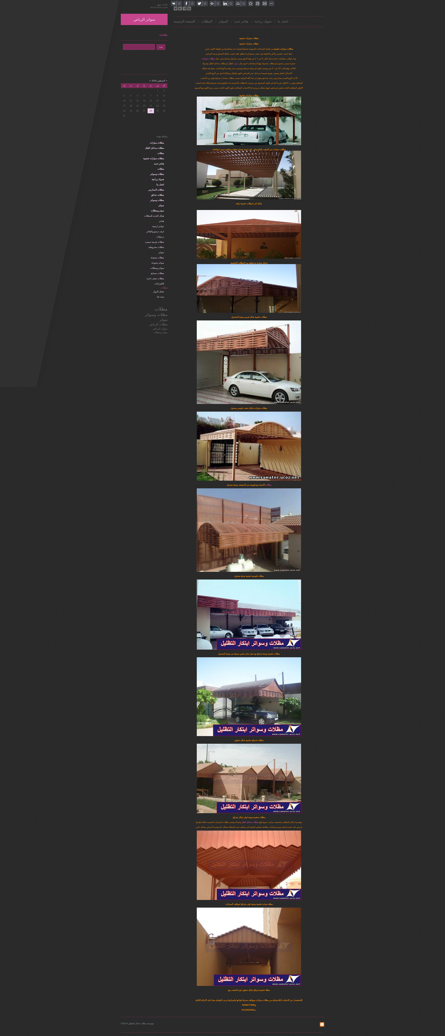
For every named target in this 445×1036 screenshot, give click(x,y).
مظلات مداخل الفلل (249, 822)
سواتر (235, 63)
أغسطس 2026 (158, 81)
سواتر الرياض (144, 20)
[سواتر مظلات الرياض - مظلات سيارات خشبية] (250, 3)
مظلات (268, 485)
